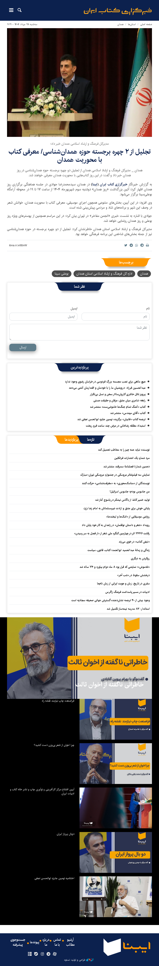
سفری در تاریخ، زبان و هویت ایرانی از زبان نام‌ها (123, 583)
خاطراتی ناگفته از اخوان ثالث (110, 684)
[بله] (36, 954)
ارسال (22, 347)
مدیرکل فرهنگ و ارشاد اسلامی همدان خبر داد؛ (79, 144)
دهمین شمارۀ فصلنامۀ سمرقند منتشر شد (126, 466)
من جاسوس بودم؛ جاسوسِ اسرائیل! (130, 491)
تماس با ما (57, 942)
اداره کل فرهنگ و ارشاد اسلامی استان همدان (104, 273)
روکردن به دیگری (140, 558)
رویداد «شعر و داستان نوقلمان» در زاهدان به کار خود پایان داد (116, 525)
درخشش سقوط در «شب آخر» (133, 575)
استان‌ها (132, 24)
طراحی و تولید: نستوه (74, 960)
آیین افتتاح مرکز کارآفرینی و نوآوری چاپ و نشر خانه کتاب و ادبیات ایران (42, 791)
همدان (120, 24)
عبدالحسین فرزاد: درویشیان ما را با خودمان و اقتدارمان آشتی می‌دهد (107, 388)
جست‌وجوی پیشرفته (17, 942)
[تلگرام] (48, 954)
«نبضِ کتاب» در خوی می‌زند (134, 541)
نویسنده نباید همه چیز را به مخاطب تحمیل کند (124, 449)
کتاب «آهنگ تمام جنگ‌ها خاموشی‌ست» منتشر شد (118, 407)
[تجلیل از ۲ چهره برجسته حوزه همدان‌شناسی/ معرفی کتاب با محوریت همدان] (79, 82)
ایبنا (118, 11)
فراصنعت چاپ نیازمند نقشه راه (58, 700)
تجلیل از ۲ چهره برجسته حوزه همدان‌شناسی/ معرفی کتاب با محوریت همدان (79, 155)
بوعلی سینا (62, 273)
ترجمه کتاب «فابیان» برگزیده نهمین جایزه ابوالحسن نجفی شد (111, 419)
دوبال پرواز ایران (65, 834)
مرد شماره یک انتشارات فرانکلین (132, 458)
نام (148, 308)
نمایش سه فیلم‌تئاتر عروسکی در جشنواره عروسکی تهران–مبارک (115, 475)
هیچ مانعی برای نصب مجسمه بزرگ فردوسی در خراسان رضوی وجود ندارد (105, 381)
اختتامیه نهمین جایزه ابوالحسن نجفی (54, 878)
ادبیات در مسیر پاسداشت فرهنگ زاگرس (127, 592)
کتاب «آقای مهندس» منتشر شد (128, 413)
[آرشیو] (29, 954)
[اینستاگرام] (42, 954)
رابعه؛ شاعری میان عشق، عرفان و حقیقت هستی (119, 400)
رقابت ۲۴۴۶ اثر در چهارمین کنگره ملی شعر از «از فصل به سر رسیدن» (112, 533)
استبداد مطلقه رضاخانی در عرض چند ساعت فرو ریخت (116, 425)
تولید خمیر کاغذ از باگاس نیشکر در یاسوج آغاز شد (122, 500)
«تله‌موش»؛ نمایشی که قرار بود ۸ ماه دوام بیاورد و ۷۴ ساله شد (115, 567)
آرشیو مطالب (70, 942)
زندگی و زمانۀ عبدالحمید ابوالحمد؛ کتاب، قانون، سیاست (119, 550)
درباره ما (45, 942)
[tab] (91, 439)
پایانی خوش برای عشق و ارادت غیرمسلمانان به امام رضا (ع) (117, 508)
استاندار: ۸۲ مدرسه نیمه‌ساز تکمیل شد (128, 609)
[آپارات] (54, 954)
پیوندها (34, 942)
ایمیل (74, 308)
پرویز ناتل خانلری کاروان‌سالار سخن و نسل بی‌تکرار (118, 394)
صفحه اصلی (146, 24)
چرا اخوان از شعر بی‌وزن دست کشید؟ (54, 745)
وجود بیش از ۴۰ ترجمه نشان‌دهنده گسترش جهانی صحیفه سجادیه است (110, 600)
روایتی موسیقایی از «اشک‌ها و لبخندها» (128, 516)
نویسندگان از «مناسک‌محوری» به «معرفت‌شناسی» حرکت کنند (116, 483)
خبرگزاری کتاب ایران (114, 184)
